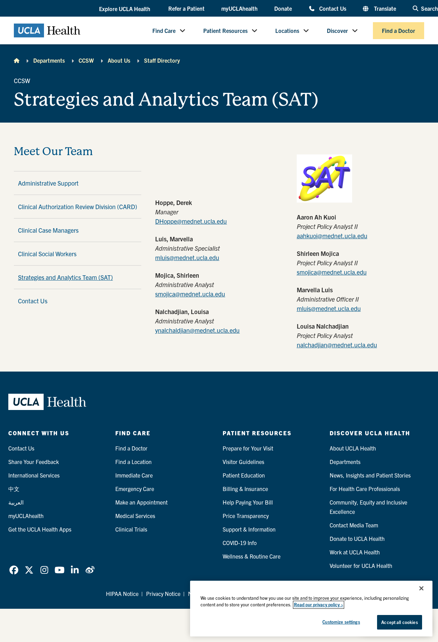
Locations (287, 30)
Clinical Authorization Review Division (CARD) (77, 207)
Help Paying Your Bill (248, 502)
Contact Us (332, 8)
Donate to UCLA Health (357, 538)
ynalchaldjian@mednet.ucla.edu (197, 330)
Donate (283, 8)
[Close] (421, 588)
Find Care (164, 30)
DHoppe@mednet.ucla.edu (191, 221)
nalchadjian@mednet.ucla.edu (337, 345)
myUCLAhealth (239, 8)
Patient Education (244, 475)
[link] (13, 570)
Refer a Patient (186, 8)
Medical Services (135, 515)
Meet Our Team (53, 151)
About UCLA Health (353, 448)
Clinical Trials (131, 529)
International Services (34, 475)
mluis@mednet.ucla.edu (187, 257)
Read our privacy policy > (318, 605)
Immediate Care (134, 475)
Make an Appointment (141, 502)
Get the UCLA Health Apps (39, 529)
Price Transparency (246, 515)
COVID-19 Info (240, 542)
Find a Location (133, 461)
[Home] (16, 60)
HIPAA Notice (122, 593)
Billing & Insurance (245, 488)
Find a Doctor (398, 30)
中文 (13, 488)
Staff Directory (162, 60)
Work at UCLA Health (355, 552)
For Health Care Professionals (365, 488)
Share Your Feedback (33, 461)
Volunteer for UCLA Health (361, 565)
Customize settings (341, 622)
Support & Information (249, 529)
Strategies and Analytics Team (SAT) (65, 277)
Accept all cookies (399, 622)
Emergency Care (134, 488)
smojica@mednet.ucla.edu (190, 294)
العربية (16, 502)
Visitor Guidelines (243, 461)
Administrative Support (48, 183)
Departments (49, 60)
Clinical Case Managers (48, 230)
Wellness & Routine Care (251, 556)
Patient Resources (225, 30)
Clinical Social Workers (47, 254)
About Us (119, 60)
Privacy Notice (163, 593)
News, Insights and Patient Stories (370, 475)
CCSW (86, 60)
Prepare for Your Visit (248, 448)
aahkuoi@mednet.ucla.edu (332, 236)
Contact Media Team (354, 524)
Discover (337, 30)
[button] (125, 8)
